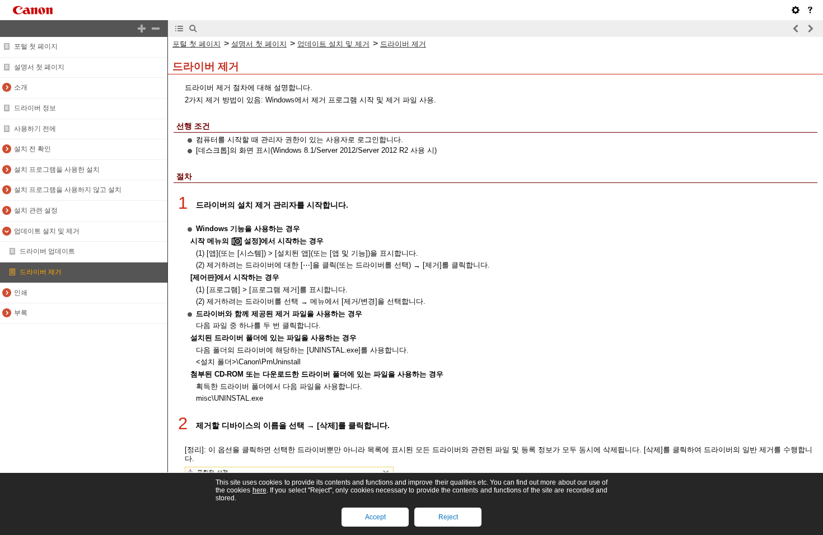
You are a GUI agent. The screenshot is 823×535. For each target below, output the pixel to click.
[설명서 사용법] (810, 10)
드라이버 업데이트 (47, 251)
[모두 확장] (141, 28)
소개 (20, 87)
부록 (20, 313)
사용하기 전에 (35, 129)
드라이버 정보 (35, 108)
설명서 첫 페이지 (39, 67)
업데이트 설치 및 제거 (47, 231)
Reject (448, 517)
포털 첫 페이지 (36, 46)
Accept (375, 517)
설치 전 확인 (32, 149)
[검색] (193, 28)
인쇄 (20, 293)
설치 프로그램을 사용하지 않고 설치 (67, 190)
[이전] (796, 28)
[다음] (810, 28)
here (259, 490)
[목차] (179, 28)
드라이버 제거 (41, 272)
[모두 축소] (155, 28)
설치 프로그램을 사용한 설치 (57, 169)
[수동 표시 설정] (795, 10)
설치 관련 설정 (36, 210)
